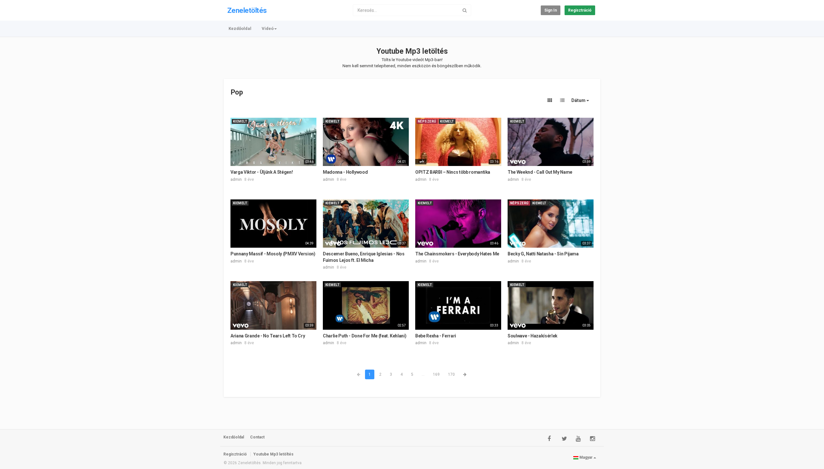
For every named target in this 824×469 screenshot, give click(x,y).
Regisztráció (580, 10)
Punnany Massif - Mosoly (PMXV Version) (272, 253)
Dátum (578, 100)
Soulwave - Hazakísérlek (532, 335)
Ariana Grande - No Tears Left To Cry (267, 335)
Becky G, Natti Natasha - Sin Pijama (543, 253)
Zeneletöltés (247, 10)
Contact (257, 437)
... (423, 374)
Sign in (550, 10)
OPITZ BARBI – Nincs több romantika (452, 172)
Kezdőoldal (240, 28)
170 (451, 374)
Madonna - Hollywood (345, 172)
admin (236, 179)
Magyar (586, 457)
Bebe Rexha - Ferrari (435, 335)
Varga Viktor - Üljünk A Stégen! (261, 172)
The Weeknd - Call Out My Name (540, 172)
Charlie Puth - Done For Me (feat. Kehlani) (364, 335)
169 (436, 374)
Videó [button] (268, 28)
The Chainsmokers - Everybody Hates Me (457, 253)
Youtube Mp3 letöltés (412, 51)
